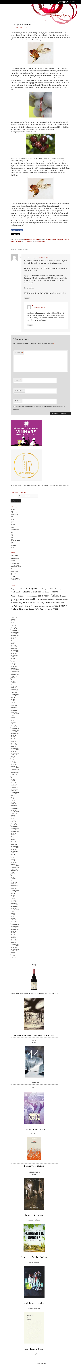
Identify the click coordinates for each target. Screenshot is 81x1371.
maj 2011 (13, 916)
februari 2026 (14, 627)
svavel (17, 609)
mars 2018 (13, 782)
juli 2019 (13, 756)
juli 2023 (13, 678)
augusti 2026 (14, 617)
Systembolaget (29, 609)
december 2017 (15, 787)
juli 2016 (13, 815)
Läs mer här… (34, 1171)
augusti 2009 (14, 950)
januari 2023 (14, 687)
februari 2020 (14, 745)
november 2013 (15, 867)
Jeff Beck (44, 599)
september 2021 (15, 714)
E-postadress (19, 390)
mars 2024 (13, 664)
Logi (12, 526)
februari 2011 (14, 921)
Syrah (22, 609)
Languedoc (22, 602)
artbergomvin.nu (15, 565)
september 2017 (15, 792)
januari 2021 (14, 727)
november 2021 (15, 710)
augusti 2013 (14, 872)
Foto (12, 517)
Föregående (55, 15)
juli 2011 (13, 913)
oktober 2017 (14, 790)
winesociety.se (14, 574)
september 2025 (15, 635)
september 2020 (15, 733)
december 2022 (15, 689)
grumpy (15, 599)
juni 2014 (13, 856)
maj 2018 (13, 779)
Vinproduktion (28, 239)
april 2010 (13, 937)
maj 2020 (13, 740)
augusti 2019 (14, 754)
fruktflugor (18, 241)
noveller (21, 606)
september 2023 (15, 674)
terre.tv (12, 557)
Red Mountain (49, 606)
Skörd (13, 609)
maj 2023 (13, 681)
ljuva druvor (14, 573)
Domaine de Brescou (18, 596)
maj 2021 (13, 720)
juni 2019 (13, 758)
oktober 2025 (14, 634)
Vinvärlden (36, 239)
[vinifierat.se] (66, 2)
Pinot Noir (27, 606)
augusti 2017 (14, 794)
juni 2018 (13, 777)
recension (41, 606)
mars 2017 (13, 802)
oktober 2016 (14, 810)
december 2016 (15, 807)
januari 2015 (14, 844)
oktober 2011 (14, 908)
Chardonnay (15, 592)
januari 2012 (14, 903)
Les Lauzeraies (34, 602)
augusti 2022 (14, 695)
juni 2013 (13, 875)
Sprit (12, 539)
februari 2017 (14, 803)
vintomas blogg (14, 571)
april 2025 (13, 643)
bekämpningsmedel (51, 239)
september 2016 (15, 811)
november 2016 (15, 808)
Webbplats (18, 401)
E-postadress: (14, 496)
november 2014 (15, 847)
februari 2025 (14, 647)
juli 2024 (13, 658)
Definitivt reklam (15, 513)
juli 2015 (13, 834)
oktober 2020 (14, 731)
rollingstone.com (15, 578)
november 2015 (15, 828)
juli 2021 (13, 717)
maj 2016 (13, 818)
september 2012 (15, 890)
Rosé (12, 534)
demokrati (53, 592)
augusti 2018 (14, 774)
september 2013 (15, 870)
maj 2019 (13, 759)
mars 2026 (13, 625)
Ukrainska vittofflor (15, 540)
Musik (12, 527)
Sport (12, 537)
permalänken (41, 241)
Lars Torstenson (28, 28)
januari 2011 (14, 923)
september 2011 (15, 910)
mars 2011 (13, 919)
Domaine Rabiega (32, 596)
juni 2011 (13, 914)
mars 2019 (13, 762)
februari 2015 (14, 843)
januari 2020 (14, 746)
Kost (12, 522)
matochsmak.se (15, 561)
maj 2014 (13, 857)
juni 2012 (13, 895)
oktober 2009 (14, 947)
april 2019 (13, 761)
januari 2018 (14, 785)
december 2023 (15, 669)
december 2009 (15, 944)
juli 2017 (13, 795)
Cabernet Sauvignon (42, 589)
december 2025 (15, 630)
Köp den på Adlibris (34, 1262)
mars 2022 (13, 704)
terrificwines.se (14, 555)
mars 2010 (13, 939)
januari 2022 (14, 707)
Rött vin (12, 535)
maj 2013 (13, 877)
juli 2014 (13, 854)
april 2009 (13, 957)
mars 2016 (13, 821)
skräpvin (63, 606)
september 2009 (15, 949)
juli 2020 (13, 736)
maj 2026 (13, 622)
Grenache (63, 596)
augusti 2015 (14, 833)
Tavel (37, 609)
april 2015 (13, 839)
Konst (12, 521)
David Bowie (44, 592)
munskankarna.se (15, 579)
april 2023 (13, 682)
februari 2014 (14, 862)
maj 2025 (13, 642)
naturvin (61, 602)
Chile (20, 592)
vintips (55, 609)
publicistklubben (15, 563)
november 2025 (15, 632)
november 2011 (14, 906)
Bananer (13, 509)
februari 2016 (14, 823)
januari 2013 (14, 883)
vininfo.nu (13, 568)
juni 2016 (13, 816)
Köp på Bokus (34, 1134)
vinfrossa (49, 609)
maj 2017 (13, 798)
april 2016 (13, 820)
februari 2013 (14, 882)
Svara (27, 298)
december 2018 (15, 767)
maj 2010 (13, 936)
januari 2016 (14, 825)
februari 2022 (14, 705)
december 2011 (14, 905)
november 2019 (15, 749)
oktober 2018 (14, 771)
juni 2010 (13, 934)
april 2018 (13, 781)
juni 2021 (13, 718)
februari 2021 (14, 725)
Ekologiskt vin (14, 514)
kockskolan (59, 599)
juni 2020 (13, 738)
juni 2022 (13, 699)
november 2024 (15, 651)
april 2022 (13, 702)
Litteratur (13, 524)
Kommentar (19, 352)
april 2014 (13, 859)
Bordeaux (21, 589)
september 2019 (15, 753)
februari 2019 (14, 764)
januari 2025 (14, 648)
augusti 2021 (14, 715)
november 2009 (15, 945)
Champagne (59, 589)
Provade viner (14, 531)
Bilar (12, 511)
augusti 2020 (14, 735)
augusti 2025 (14, 637)
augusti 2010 (14, 931)
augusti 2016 (14, 813)
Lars (33, 306)
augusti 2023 (14, 676)
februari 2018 (14, 784)
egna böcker (44, 595)
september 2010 (15, 929)
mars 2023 (13, 684)
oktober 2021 (14, 712)
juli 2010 (13, 932)
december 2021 (15, 709)
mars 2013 (13, 880)
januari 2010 (14, 942)
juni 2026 (13, 620)
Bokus (34, 1042)
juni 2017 (13, 797)
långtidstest (45, 602)
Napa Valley (55, 602)
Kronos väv (14, 602)
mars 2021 (13, 723)
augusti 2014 (14, 852)
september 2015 (15, 831)
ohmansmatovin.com (16, 566)
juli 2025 (13, 638)
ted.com (13, 560)
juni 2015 (13, 836)
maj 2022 (13, 700)
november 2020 (15, 730)
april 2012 (13, 898)
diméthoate (60, 239)
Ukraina (42, 609)
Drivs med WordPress (40, 1363)
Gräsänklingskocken (26, 599)
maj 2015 (13, 838)
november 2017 (15, 789)
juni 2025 (13, 640)
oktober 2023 (14, 673)
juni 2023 (13, 679)
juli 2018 (13, 776)
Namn (18, 380)
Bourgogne (31, 588)
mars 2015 (13, 841)
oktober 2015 (14, 829)
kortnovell (65, 599)
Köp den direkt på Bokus (34, 1220)
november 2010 (15, 926)
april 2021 (13, 722)
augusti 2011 (14, 911)
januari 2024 (14, 668)
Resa (12, 532)
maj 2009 (13, 955)
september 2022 (15, 694)
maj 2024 (13, 661)
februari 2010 (14, 941)
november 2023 (15, 671)
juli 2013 (13, 874)
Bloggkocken (14, 589)
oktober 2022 (14, 692)
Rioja (56, 606)
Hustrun (37, 599)
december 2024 (15, 650)
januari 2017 (14, 805)
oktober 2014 (14, 849)
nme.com (13, 576)
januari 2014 (14, 864)
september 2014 (15, 851)
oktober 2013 (14, 869)
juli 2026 (13, 619)
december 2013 (15, 865)
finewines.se (14, 570)
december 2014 (15, 846)
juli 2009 (13, 952)
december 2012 (15, 885)
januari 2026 (14, 629)
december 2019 (15, 748)
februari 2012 (14, 901)
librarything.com (15, 558)
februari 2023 (14, 686)
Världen (12, 542)
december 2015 (15, 826)
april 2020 (13, 741)
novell (14, 605)
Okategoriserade (15, 529)
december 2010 (15, 924)
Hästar (12, 519)
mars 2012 (13, 900)
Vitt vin (12, 547)
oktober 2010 (14, 928)
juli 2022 (13, 697)
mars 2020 (13, 743)
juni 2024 (13, 660)
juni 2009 (13, 954)
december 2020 (15, 728)
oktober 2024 (14, 653)
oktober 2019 (14, 751)
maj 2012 (13, 896)
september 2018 (15, 772)
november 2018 (15, 769)
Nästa (67, 15)
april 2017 (13, 800)
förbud (55, 595)
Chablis (51, 589)
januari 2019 (14, 766)
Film (12, 516)
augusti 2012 (14, 892)
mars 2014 (13, 861)
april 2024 (13, 663)
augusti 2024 (14, 656)
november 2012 (15, 887)
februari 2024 (14, 666)
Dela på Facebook (17, 230)
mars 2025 (13, 645)
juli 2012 (13, 893)
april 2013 (13, 878)
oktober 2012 (14, 888)
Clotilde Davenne (31, 591)
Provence (34, 606)
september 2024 (15, 655)
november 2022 (15, 691)
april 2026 (13, 624)
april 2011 (13, 918)
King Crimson (51, 599)
